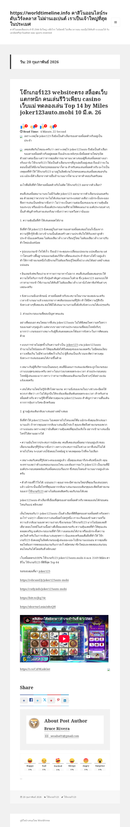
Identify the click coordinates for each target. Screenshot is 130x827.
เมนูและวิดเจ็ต (115, 22)
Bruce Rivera (57, 728)
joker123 (72, 344)
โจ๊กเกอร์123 (36, 491)
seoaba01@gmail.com (65, 736)
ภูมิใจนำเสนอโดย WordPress (35, 820)
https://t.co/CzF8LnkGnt (35, 669)
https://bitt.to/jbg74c (33, 598)
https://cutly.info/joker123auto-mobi (43, 589)
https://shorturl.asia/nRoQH (38, 606)
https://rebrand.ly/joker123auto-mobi (44, 580)
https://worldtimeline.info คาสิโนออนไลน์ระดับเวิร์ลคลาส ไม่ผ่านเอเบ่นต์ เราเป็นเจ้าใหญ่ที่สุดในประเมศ (59, 18)
